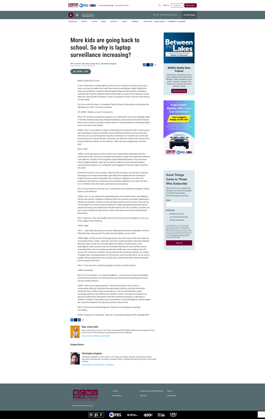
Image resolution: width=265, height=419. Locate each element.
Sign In (166, 5)
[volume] (77, 15)
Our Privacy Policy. (175, 237)
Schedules (72, 21)
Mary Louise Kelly (83, 64)
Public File (143, 395)
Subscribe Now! (179, 91)
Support (114, 21)
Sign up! (179, 243)
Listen (94, 21)
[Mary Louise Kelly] (75, 332)
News (103, 21)
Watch (84, 21)
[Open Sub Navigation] (79, 21)
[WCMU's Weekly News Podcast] (179, 47)
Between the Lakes (177, 214)
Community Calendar (176, 21)
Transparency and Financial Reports (151, 391)
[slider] (80, 15)
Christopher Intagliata (108, 64)
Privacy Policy (117, 395)
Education (147, 21)
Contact (115, 391)
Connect (135, 21)
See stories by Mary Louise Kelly (96, 336)
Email (168, 200)
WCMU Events (159, 21)
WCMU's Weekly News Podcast (179, 69)
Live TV (178, 5)
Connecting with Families (179, 217)
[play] (71, 15)
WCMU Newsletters (177, 220)
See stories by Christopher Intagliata (98, 364)
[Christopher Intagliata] (75, 358)
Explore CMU (171, 395)
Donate (191, 5)
